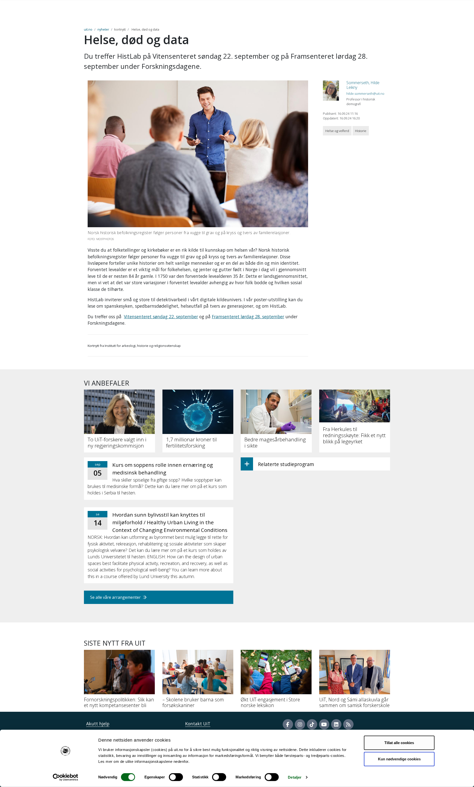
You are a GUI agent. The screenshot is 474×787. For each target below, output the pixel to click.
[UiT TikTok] (312, 724)
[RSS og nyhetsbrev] (348, 724)
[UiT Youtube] (324, 724)
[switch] (176, 777)
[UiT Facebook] (288, 724)
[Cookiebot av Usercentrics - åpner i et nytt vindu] (65, 777)
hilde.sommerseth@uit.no (365, 93)
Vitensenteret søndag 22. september (161, 316)
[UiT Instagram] (300, 724)
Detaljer (294, 777)
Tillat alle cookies (399, 743)
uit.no (88, 29)
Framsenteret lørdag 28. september (248, 316)
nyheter (103, 29)
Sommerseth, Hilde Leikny (362, 85)
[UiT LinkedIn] (336, 724)
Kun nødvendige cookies (399, 759)
